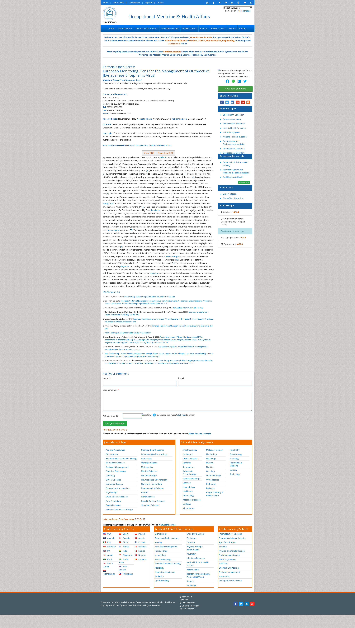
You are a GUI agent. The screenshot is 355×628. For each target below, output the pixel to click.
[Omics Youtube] (245, 2)
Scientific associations (176, 40)
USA (109, 534)
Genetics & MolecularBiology (168, 563)
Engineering (111, 492)
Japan (110, 555)
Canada (126, 538)
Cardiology (187, 454)
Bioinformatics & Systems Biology (121, 458)
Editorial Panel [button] (123, 28)
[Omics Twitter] (219, 2)
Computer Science (114, 484)
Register (148, 2)
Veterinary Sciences (150, 505)
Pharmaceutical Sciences (152, 488)
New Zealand (123, 568)
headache (155, 210)
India (124, 551)
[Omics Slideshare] (238, 2)
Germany (111, 546)
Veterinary (223, 563)
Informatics (146, 458)
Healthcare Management (166, 546)
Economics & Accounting (117, 488)
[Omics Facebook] (213, 2)
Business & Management (117, 467)
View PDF (149, 153)
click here (181, 415)
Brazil (109, 559)
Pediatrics (210, 488)
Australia (111, 538)
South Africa (123, 561)
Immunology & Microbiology (154, 454)
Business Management (229, 572)
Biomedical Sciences (115, 462)
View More (243, 182)
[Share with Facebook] (222, 102)
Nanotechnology (149, 475)
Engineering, (228, 40)
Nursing (209, 462)
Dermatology (188, 467)
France (125, 546)
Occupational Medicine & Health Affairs (154, 145)
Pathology (211, 484)
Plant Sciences (148, 497)
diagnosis (124, 266)
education (154, 273)
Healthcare (187, 491)
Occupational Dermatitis (234, 148)
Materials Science (149, 462)
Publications (118, 2)
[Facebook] (235, 604)
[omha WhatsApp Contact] (251, 2)
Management (174, 43)
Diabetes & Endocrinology (189, 472)
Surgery (233, 470)
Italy (109, 542)
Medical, (193, 40)
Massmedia (224, 576)
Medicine (186, 504)
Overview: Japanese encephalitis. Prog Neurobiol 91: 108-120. (149, 296)
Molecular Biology (214, 450)
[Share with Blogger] (248, 102)
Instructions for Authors (146, 28)
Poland (141, 534)
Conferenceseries (172, 51)
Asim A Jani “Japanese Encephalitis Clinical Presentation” (128, 332)
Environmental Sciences (117, 497)
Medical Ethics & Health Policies (198, 563)
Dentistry (186, 462)
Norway (142, 555)
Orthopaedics (212, 480)
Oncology (210, 471)
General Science (113, 505)
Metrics (232, 28)
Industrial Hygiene (231, 132)
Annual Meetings (167, 525)
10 (177, 259)
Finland (141, 542)
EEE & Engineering (227, 559)
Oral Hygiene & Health (233, 177)
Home (105, 2)
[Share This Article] (227, 81)
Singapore (127, 555)
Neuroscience (161, 551)
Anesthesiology (189, 450)
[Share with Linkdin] (232, 102)
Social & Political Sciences (153, 501)
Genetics (186, 482)
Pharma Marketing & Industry (232, 538)
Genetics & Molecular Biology (119, 509)
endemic (163, 157)
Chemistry (110, 475)
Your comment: (111, 390)
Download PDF (165, 153)
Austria (141, 538)
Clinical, (202, 40)
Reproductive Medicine (236, 464)
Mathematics (147, 467)
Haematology (188, 487)
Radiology (234, 458)
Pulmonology (236, 454)
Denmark (142, 546)
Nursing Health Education (235, 137)
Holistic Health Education (234, 128)
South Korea (108, 565)
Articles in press (189, 28)
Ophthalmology (213, 475)
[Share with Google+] (237, 102)
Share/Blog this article (233, 198)
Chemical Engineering (116, 471)
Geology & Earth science (230, 580)
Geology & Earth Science (152, 450)
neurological (113, 230)
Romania (142, 559)
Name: (106, 378)
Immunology (188, 495)
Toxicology (235, 474)
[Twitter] (241, 604)
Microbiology (188, 508)
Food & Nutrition (113, 501)
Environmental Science (229, 555)
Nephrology (211, 454)
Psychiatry (235, 450)
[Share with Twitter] (227, 102)
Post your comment (235, 88)
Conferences (134, 2)
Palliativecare (193, 569)
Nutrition (210, 467)
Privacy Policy (188, 602)
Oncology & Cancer (195, 534)
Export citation (229, 194)
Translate (246, 11)
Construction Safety (232, 119)
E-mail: (181, 378)
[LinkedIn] (246, 604)
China (125, 542)
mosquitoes (108, 203)
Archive (203, 28)
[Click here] (207, 2)
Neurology (211, 458)
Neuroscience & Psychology (154, 480)
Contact (160, 2)
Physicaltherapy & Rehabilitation (214, 494)
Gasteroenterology (191, 478)
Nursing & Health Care (151, 484)
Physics (145, 492)
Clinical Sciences (113, 480)
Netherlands (109, 574)
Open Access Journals (201, 37)
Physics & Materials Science (232, 551)
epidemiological (173, 256)
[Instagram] (252, 604)
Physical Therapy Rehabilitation (195, 548)
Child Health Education (233, 115)
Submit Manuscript (170, 28)
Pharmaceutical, (214, 40)
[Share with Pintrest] (243, 102)
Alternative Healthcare (165, 572)
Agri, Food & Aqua (227, 542)
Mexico (141, 551)
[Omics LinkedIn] (226, 2)
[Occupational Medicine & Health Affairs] (110, 13)
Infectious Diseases (191, 500)
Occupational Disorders (234, 153)
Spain (125, 534)
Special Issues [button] (217, 28)
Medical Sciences (149, 471)
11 (174, 263)
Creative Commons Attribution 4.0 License (155, 602)
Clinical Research (190, 458)
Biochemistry (112, 454)
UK (108, 551)
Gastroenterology (163, 559)
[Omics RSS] (232, 2)
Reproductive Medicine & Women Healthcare (198, 575)
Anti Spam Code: (110, 416)
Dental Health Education (234, 123)
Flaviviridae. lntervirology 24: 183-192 (187, 308)
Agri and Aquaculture (115, 450)
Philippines (127, 574)
